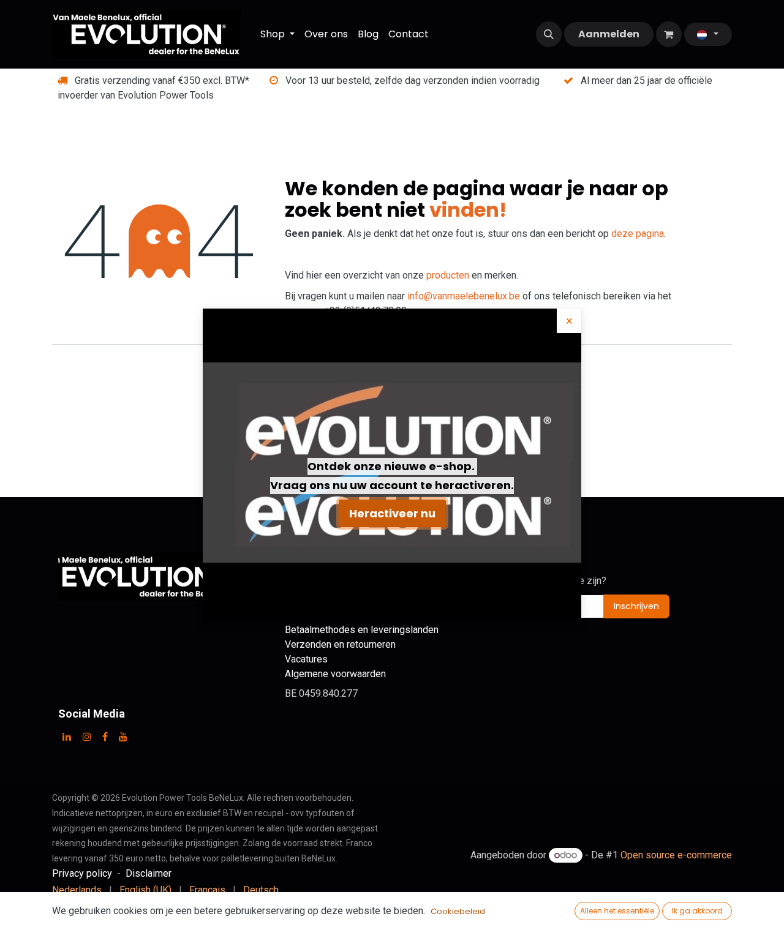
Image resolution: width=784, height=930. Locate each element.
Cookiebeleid (458, 911)
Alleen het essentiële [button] (617, 911)
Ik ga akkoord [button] (697, 911)
